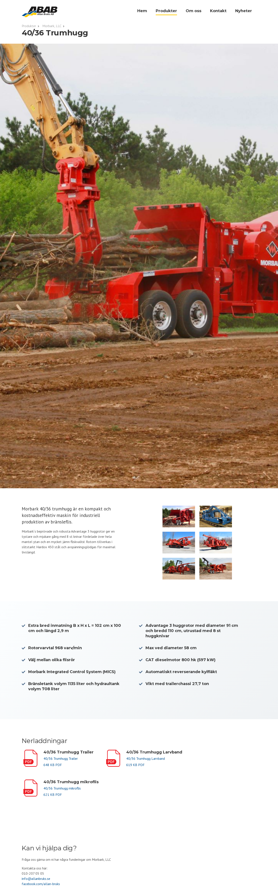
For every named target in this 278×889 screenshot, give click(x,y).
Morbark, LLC (52, 26)
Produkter (166, 10)
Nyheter (243, 10)
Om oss (193, 10)
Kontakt (218, 10)
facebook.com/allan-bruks (41, 884)
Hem (142, 10)
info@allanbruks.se (36, 878)
